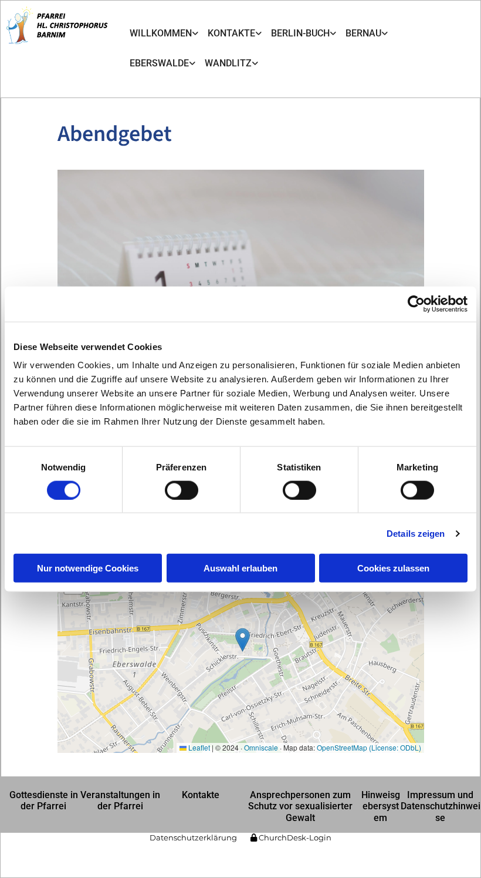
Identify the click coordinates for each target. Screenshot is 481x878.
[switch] (181, 489)
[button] (43, 800)
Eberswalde (159, 63)
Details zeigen (416, 533)
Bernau (363, 33)
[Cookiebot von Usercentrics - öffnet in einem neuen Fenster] (416, 303)
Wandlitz (228, 63)
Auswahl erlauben (240, 568)
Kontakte (231, 33)
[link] (164, 33)
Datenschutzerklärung (193, 837)
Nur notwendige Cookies (87, 568)
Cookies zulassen (393, 568)
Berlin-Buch (300, 33)
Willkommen (161, 33)
